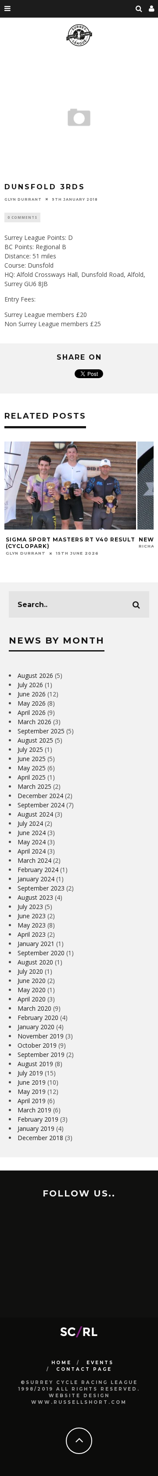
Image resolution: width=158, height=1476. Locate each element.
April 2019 (32, 1101)
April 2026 (32, 712)
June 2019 (32, 1082)
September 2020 (41, 953)
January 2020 (36, 1027)
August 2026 (35, 675)
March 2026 (34, 722)
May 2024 (32, 842)
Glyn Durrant (23, 199)
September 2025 (41, 731)
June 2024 (32, 832)
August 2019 (35, 1064)
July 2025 (30, 749)
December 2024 (40, 795)
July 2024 (30, 823)
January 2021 (36, 943)
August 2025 (35, 740)
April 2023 (32, 934)
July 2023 (30, 906)
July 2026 (30, 685)
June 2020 (32, 980)
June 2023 (32, 916)
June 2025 (32, 759)
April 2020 (32, 999)
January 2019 (36, 1128)
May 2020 (32, 990)
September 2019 (41, 1054)
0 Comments (22, 217)
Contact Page (84, 1369)
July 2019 (30, 1073)
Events (100, 1363)
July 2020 (30, 971)
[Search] (139, 9)
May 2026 (32, 703)
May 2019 (32, 1091)
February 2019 (38, 1119)
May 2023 (32, 925)
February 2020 (38, 1017)
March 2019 (34, 1110)
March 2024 (34, 860)
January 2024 (36, 879)
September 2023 (41, 888)
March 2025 (34, 786)
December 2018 (40, 1138)
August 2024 (35, 814)
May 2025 (32, 768)
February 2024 (38, 869)
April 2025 (32, 777)
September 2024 (41, 805)
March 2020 (34, 1008)
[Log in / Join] (152, 9)
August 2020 (35, 962)
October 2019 (37, 1045)
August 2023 (35, 897)
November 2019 (41, 1036)
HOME (61, 1363)
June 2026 (32, 694)
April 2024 (32, 851)
